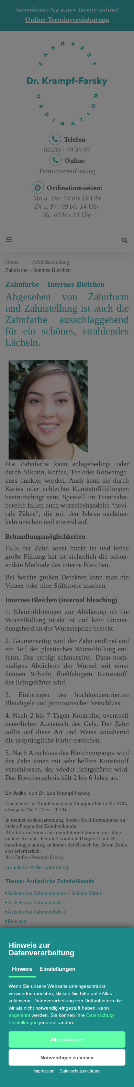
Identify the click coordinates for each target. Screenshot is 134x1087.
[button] (67, 1039)
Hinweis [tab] (22, 969)
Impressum (44, 1071)
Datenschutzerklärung (80, 1071)
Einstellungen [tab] (58, 969)
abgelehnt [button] (19, 1015)
